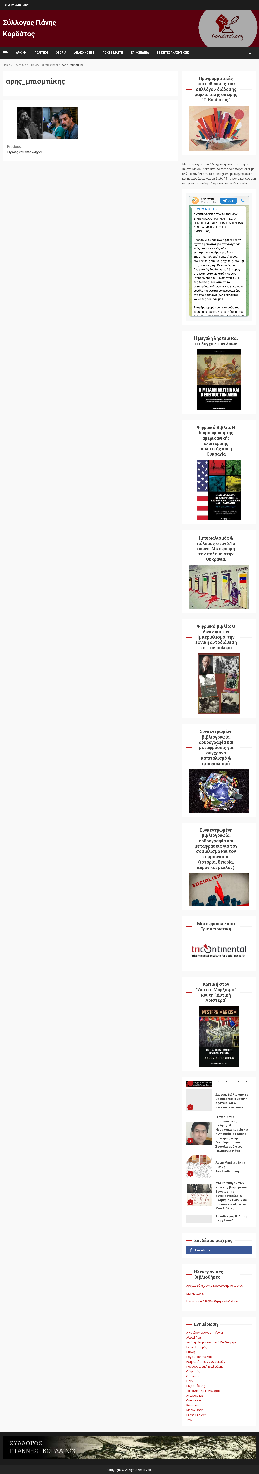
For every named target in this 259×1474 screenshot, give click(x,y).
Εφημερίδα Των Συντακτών (205, 1361)
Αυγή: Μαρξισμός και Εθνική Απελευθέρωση (199, 1166)
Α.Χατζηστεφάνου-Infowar (204, 1332)
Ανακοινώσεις (84, 52)
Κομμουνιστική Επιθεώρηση (205, 1366)
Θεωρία (61, 52)
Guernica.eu (194, 1400)
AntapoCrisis (195, 1395)
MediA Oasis (195, 1410)
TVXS (189, 1420)
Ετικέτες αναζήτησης (173, 52)
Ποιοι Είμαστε (112, 52)
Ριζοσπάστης (195, 1386)
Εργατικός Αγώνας (199, 1357)
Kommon (192, 1405)
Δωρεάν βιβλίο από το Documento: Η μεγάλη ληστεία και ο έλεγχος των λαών (199, 1100)
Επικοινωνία (140, 52)
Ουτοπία (192, 1376)
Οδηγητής (193, 1371)
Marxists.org (195, 1293)
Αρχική (21, 52)
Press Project (196, 1415)
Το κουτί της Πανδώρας (203, 1391)
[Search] (250, 53)
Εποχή (190, 1352)
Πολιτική (41, 52)
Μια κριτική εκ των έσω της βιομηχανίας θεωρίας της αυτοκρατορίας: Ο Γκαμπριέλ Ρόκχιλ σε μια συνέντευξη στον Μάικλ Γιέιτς (199, 1195)
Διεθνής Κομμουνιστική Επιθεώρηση (211, 1342)
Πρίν (189, 1381)
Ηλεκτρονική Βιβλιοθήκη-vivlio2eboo (212, 1301)
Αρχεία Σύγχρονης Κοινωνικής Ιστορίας (214, 1285)
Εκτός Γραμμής (196, 1347)
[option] (219, 1101)
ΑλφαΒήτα (193, 1337)
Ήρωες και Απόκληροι (24, 149)
